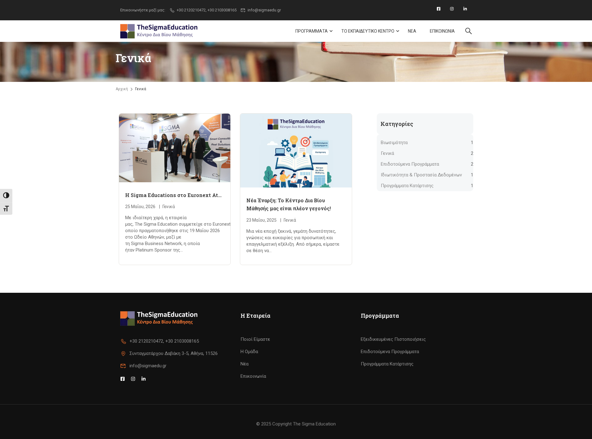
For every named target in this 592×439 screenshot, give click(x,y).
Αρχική (122, 89)
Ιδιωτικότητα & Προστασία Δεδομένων (421, 175)
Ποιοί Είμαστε (255, 339)
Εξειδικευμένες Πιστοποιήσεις (393, 339)
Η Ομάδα (249, 351)
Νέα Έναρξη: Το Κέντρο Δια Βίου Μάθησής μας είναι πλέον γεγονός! (288, 204)
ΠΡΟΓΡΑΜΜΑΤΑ (311, 31)
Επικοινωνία (253, 376)
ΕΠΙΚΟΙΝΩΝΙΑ (442, 31)
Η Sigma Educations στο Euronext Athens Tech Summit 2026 (174, 195)
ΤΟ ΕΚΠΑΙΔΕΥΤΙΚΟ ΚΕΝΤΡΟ (367, 31)
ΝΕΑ (412, 31)
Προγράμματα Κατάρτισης (407, 185)
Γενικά (168, 206)
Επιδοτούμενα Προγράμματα (410, 164)
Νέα (244, 364)
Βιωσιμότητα (394, 142)
